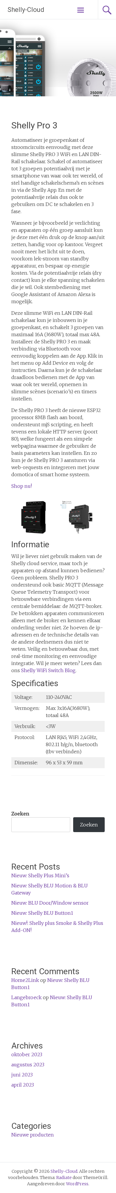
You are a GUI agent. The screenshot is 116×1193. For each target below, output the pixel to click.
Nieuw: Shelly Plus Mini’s (40, 875)
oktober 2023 (26, 1054)
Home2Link (25, 980)
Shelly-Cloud (25, 9)
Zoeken (20, 814)
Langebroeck (26, 997)
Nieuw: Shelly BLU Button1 (42, 913)
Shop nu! (21, 486)
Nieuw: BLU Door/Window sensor (50, 903)
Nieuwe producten (32, 1135)
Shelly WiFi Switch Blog (48, 670)
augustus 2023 (27, 1065)
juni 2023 (22, 1075)
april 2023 (22, 1085)
